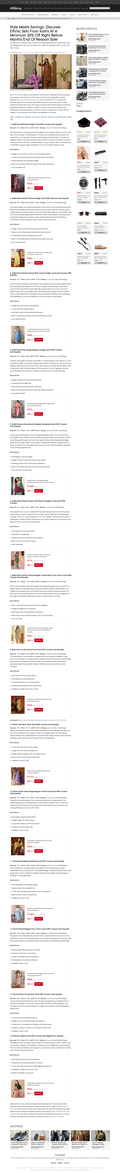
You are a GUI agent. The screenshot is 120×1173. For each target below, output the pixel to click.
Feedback (53, 1167)
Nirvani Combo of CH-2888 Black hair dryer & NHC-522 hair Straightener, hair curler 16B (100, 196)
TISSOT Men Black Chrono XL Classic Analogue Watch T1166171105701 (83, 196)
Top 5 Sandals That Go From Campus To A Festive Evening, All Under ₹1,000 (98, 35)
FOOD (50, 2)
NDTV (22, 2)
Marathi (97, 2)
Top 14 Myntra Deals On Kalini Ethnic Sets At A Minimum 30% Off (41, 118)
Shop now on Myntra (57, 1116)
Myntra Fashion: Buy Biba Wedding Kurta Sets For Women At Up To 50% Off (41, 720)
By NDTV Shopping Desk (16, 52)
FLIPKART (60, 1163)
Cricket (44, 2)
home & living (64, 8)
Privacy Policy (73, 1167)
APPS (81, 2)
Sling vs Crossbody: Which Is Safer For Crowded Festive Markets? (38, 1143)
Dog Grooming (97, 165)
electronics (36, 8)
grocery (57, 8)
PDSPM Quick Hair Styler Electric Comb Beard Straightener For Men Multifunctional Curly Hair (83, 257)
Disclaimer (46, 1167)
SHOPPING (76, 2)
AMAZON (53, 1163)
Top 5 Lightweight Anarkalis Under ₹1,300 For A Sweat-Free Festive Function (98, 58)
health (52, 8)
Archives (101, 1167)
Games (70, 2)
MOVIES (39, 2)
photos (79, 8)
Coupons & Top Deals (28, 14)
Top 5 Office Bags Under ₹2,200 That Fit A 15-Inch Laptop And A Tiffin (97, 47)
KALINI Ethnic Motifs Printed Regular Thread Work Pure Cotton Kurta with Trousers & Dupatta (39, 630)
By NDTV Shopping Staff (94, 38)
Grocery (72, 14)
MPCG (92, 2)
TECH (65, 2)
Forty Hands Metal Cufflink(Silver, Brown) (82, 227)
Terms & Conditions (82, 1167)
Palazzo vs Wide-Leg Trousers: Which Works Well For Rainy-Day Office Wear (59, 1143)
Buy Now (84, 141)
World (27, 2)
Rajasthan (87, 2)
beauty (47, 8)
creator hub (85, 8)
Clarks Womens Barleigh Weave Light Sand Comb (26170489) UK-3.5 (100, 257)
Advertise (25, 1167)
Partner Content (93, 1167)
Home (8, 18)
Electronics (55, 14)
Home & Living (94, 14)
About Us (19, 1167)
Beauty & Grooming (43, 14)
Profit (31, 2)
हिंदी (35, 2)
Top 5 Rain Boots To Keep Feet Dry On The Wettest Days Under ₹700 (97, 81)
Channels (39, 1167)
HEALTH (60, 2)
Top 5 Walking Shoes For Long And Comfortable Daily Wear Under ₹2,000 (96, 93)
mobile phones (28, 8)
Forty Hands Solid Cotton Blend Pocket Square (83, 135)
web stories (73, 8)
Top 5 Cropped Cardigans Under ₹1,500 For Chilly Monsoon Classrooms (99, 1143)
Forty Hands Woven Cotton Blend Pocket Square (100, 135)
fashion (42, 8)
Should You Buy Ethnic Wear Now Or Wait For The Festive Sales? (79, 1143)
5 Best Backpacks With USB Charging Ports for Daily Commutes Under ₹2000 (97, 70)
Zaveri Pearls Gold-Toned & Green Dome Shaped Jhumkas (83, 166)
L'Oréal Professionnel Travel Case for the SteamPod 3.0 (99, 227)
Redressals (65, 1167)
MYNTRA (66, 1163)
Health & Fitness (82, 14)
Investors (59, 1167)
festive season (17, 95)
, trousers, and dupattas (29, 100)
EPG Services (32, 1167)
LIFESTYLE (55, 2)
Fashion (64, 14)
